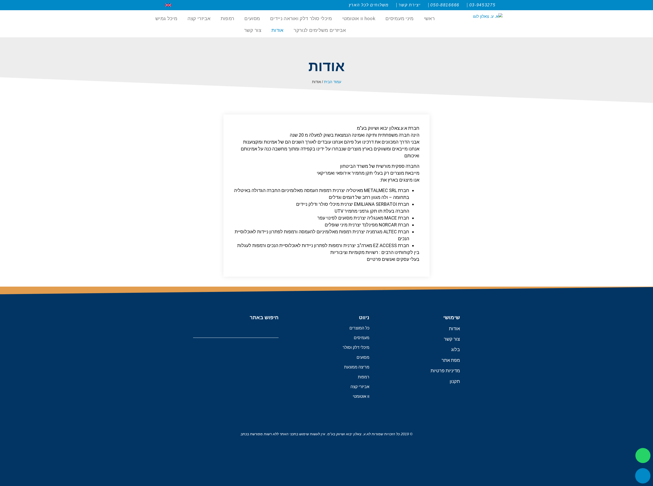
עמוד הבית (332, 82)
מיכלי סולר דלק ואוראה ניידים (301, 18)
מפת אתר (451, 360)
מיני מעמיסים (399, 18)
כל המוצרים (359, 328)
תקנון (455, 381)
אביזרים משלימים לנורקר (320, 30)
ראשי (429, 18)
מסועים (252, 18)
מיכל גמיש (166, 18)
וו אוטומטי (361, 396)
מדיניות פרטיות (445, 370)
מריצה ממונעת (356, 367)
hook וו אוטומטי (358, 18)
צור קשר (252, 30)
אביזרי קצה (198, 18)
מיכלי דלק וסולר (356, 347)
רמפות (227, 18)
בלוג (455, 349)
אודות (277, 30)
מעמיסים (361, 337)
